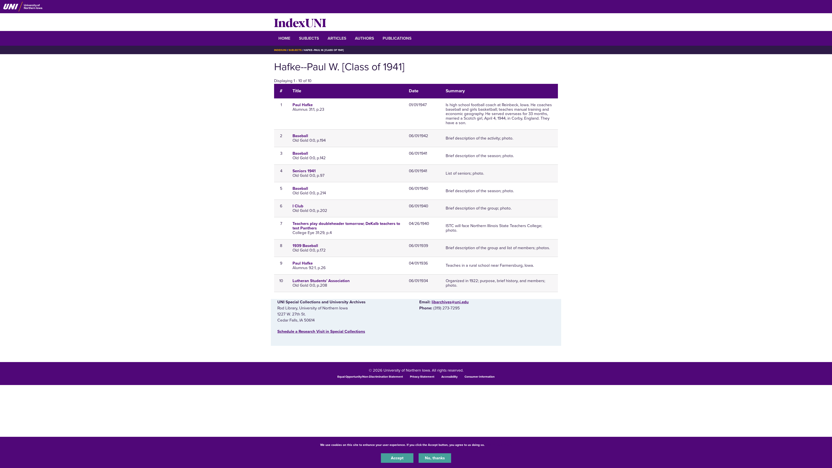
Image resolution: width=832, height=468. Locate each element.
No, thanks (435, 458)
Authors (364, 38)
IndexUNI (300, 22)
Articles (337, 38)
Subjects (309, 38)
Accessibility (449, 377)
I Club (297, 206)
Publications (397, 38)
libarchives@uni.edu (450, 302)
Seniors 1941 (304, 171)
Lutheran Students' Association (321, 280)
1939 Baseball (305, 245)
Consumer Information (480, 377)
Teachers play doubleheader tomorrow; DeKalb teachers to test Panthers (346, 226)
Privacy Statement (422, 377)
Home (284, 38)
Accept (397, 458)
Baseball (300, 135)
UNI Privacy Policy (499, 445)
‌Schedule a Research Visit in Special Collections (321, 331)
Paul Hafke (302, 104)
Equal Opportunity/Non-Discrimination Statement (370, 377)
